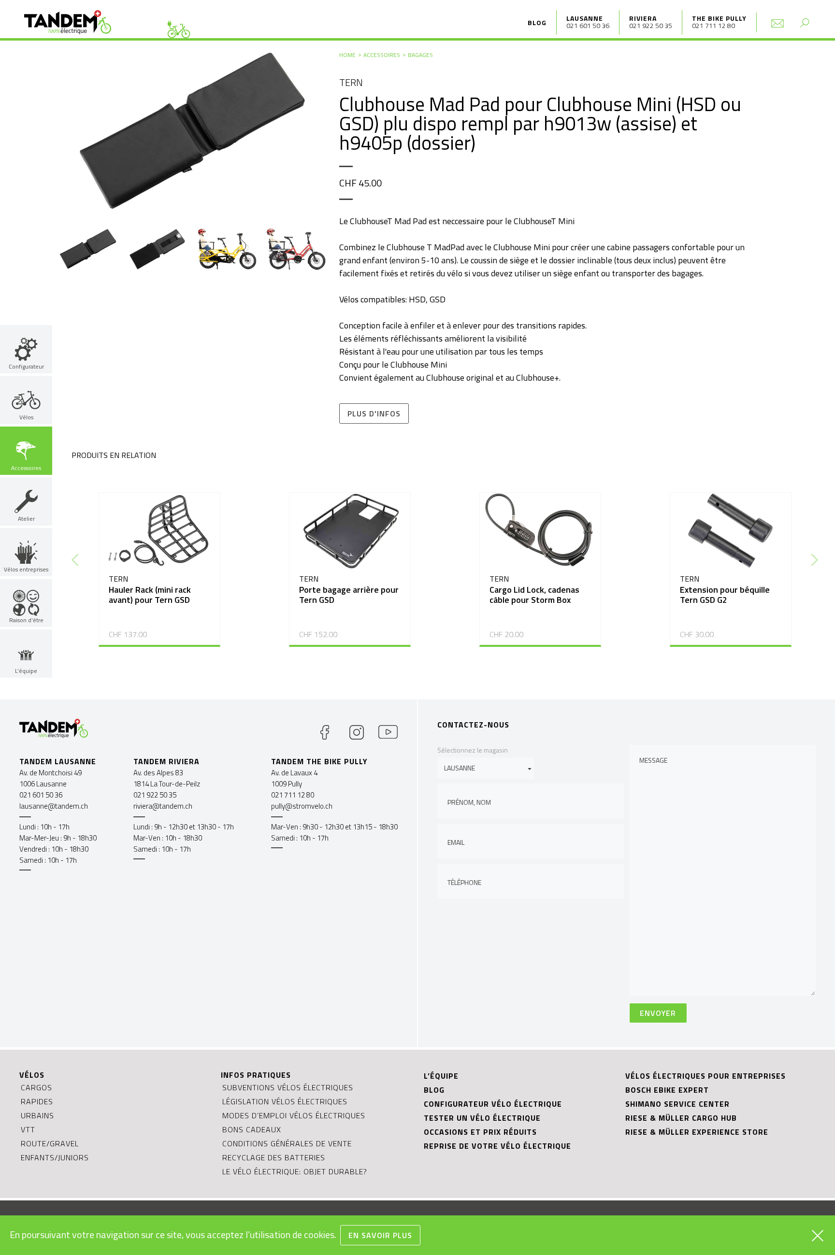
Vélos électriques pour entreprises (705, 1076)
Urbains (37, 1115)
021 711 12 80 (713, 25)
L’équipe (441, 1076)
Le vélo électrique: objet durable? (294, 1171)
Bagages (420, 54)
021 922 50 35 (650, 25)
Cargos (36, 1087)
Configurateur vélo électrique (493, 1104)
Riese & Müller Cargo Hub (681, 1118)
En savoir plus (380, 1235)
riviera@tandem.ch (162, 806)
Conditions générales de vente (287, 1143)
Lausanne (584, 18)
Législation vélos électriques (284, 1101)
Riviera (643, 18)
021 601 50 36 (587, 25)
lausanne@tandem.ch (53, 806)
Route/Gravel (50, 1143)
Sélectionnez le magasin (472, 750)
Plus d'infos (374, 413)
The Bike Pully (719, 18)
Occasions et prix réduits (480, 1132)
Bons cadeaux (251, 1129)
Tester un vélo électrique (482, 1118)
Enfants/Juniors (55, 1157)
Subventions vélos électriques (287, 1087)
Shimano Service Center (677, 1104)
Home (347, 54)
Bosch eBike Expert (667, 1090)
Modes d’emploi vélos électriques (293, 1115)
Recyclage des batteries (273, 1157)
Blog (537, 22)
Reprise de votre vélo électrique (497, 1146)
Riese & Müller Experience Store (696, 1132)
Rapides (37, 1101)
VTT (28, 1129)
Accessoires (381, 54)
